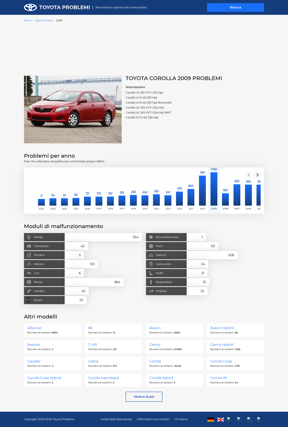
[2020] (87, 189)
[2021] (75, 189)
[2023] (53, 189)
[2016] (133, 189)
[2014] (156, 189)
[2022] (64, 189)
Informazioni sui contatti (153, 419)
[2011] (191, 189)
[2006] (248, 189)
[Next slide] (257, 175)
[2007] (237, 189)
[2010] (202, 189)
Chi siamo (181, 419)
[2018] (110, 189)
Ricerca (235, 7)
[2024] (41, 189)
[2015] (145, 189)
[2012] (179, 189)
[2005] (259, 189)
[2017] (121, 189)
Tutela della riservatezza (116, 419)
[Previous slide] (249, 175)
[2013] (167, 189)
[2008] (225, 189)
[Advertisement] (144, 48)
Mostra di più (144, 397)
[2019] (99, 189)
